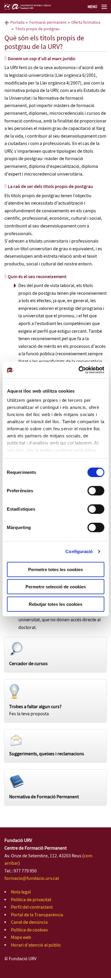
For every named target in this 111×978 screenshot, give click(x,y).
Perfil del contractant (32, 907)
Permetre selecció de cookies (55, 586)
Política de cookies (29, 930)
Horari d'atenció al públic (36, 945)
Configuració (79, 551)
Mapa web (21, 937)
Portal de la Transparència (37, 915)
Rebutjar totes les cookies (55, 603)
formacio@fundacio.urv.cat (31, 878)
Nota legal (21, 892)
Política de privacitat (31, 900)
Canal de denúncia (29, 922)
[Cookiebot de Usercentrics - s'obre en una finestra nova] (79, 370)
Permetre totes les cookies (55, 569)
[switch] (95, 490)
